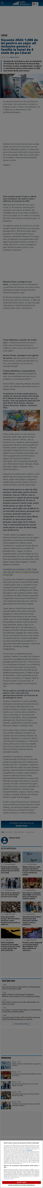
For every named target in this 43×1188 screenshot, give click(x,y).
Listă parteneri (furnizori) (9, 1178)
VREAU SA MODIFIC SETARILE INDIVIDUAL (21, 1185)
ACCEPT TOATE (21, 1182)
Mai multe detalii (29, 1150)
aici (14, 1158)
